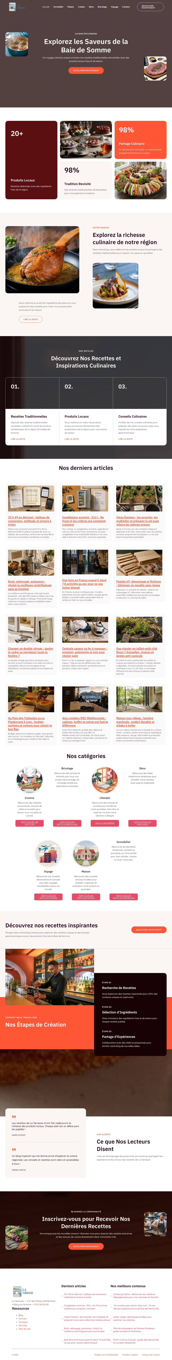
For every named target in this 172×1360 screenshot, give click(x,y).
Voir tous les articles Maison (86, 896)
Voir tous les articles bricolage (67, 823)
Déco (91, 7)
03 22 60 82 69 (41, 1304)
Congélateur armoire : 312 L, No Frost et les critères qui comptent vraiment (84, 521)
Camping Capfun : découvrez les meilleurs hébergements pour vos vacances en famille (135, 1295)
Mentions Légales (130, 1355)
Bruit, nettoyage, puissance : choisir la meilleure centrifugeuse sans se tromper (30, 585)
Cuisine (81, 7)
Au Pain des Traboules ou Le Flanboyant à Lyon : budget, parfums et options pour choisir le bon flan (30, 723)
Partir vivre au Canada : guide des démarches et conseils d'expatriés (136, 1341)
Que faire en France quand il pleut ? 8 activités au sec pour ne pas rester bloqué (84, 583)
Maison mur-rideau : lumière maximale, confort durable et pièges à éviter (135, 721)
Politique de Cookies (151, 1355)
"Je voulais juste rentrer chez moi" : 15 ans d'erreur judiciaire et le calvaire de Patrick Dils (136, 1307)
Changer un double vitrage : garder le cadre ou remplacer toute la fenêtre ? (30, 652)
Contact (126, 7)
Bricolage (102, 7)
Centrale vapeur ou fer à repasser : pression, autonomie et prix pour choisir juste (84, 652)
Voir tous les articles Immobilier (123, 896)
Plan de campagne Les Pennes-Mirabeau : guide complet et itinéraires (134, 1330)
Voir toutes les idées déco (142, 823)
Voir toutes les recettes (29, 823)
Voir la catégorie (104, 823)
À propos (23, 1322)
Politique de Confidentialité (106, 1355)
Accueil (45, 7)
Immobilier (58, 7)
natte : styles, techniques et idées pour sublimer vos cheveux (132, 1318)
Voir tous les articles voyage (48, 896)
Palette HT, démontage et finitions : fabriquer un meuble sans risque (138, 583)
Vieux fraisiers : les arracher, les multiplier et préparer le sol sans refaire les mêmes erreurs (137, 521)
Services (23, 1325)
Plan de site (24, 1329)
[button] (150, 7)
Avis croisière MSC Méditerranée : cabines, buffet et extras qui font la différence (85, 721)
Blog (21, 1315)
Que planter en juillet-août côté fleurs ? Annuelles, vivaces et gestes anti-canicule (136, 652)
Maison (70, 7)
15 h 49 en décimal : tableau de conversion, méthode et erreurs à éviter (29, 521)
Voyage (114, 7)
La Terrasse (18, 1301)
